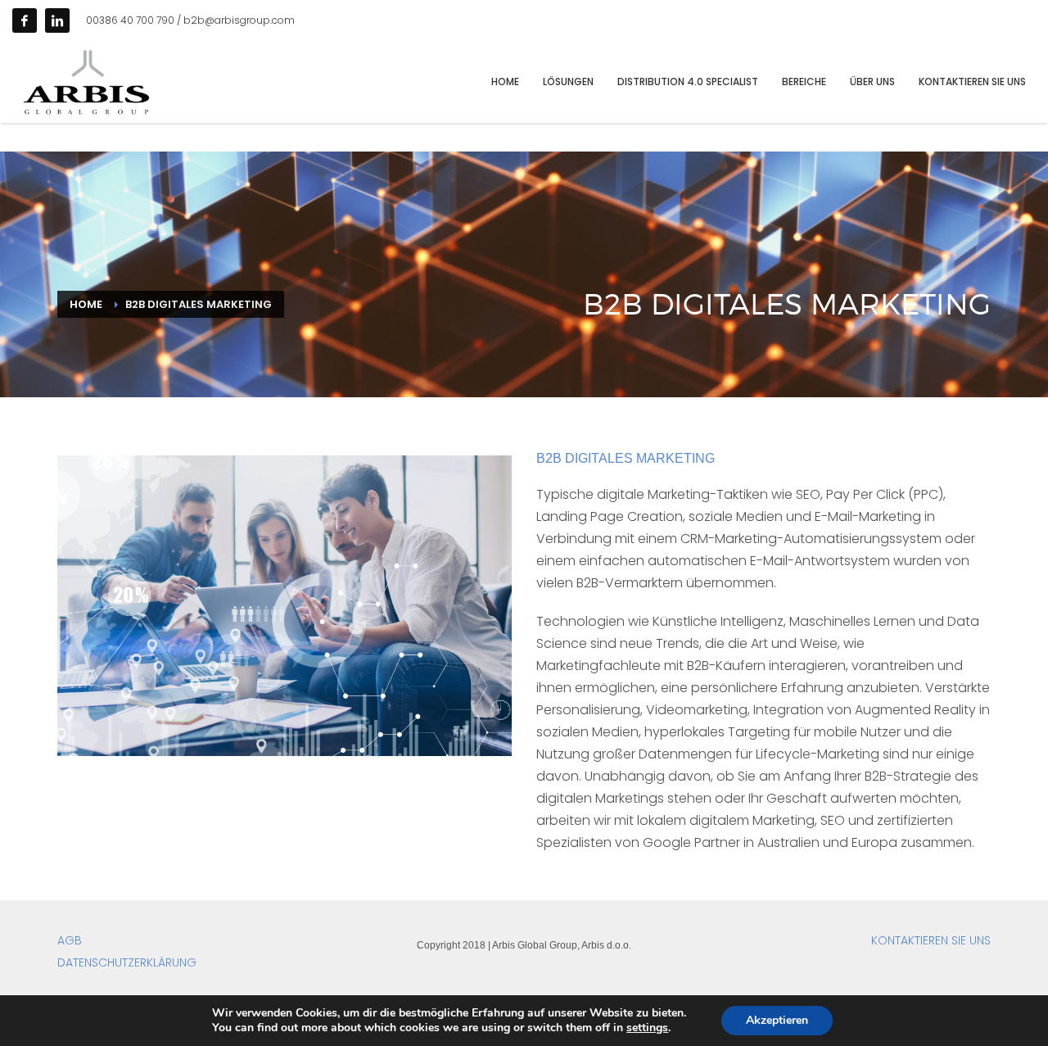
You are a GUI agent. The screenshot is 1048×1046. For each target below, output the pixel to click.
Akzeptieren (777, 1020)
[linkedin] (57, 20)
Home (86, 304)
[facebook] (24, 20)
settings (647, 1028)
